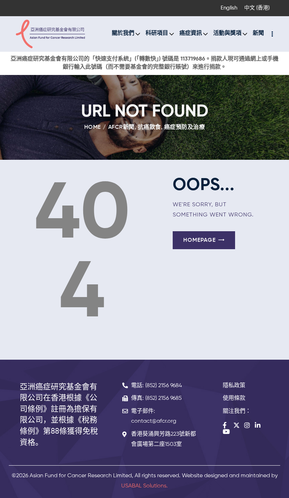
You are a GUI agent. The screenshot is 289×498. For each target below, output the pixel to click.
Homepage (199, 240)
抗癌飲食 (149, 127)
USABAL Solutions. (144, 486)
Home (92, 127)
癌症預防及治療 (184, 127)
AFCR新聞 (121, 127)
